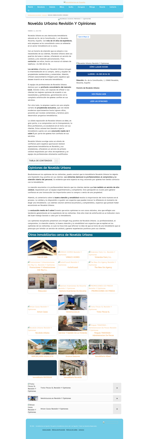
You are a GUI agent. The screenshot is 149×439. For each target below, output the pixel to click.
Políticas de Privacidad (58, 430)
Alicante (102, 7)
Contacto (113, 7)
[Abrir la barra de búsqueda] (28, 10)
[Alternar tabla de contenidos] (55, 161)
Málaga (92, 7)
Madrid (30, 7)
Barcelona (41, 7)
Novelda (44, 15)
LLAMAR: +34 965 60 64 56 (99, 74)
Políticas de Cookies (71, 430)
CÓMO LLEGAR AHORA (99, 67)
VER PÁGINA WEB (99, 94)
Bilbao (62, 7)
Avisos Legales (46, 430)
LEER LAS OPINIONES (98, 101)
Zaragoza (81, 7)
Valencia (52, 7)
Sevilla (71, 7)
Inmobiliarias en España (34, 15)
